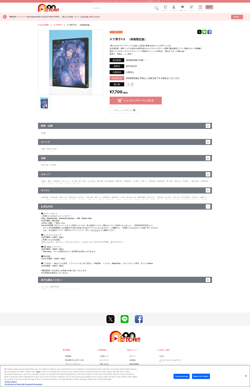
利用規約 (68, 356)
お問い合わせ (104, 364)
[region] (125, 376)
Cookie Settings (181, 376)
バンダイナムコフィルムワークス (170, 361)
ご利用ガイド (104, 356)
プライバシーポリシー (73, 364)
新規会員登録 (134, 364)
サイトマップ (104, 360)
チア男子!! (58, 25)
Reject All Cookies (200, 376)
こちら (95, 230)
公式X (161, 356)
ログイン (132, 356)
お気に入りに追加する (123, 110)
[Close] (246, 376)
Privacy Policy (11, 382)
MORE (236, 17)
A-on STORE (43, 25)
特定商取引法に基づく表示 (74, 360)
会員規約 (132, 360)
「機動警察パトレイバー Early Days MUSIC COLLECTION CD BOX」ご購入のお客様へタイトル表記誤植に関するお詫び (54, 17)
